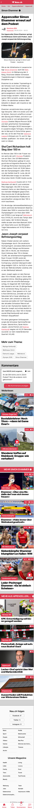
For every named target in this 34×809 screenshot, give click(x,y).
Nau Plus (21, 740)
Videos (5, 740)
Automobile (6, 776)
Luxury (20, 766)
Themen (20, 747)
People (5, 737)
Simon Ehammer (11, 70)
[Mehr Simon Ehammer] (17, 469)
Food (19, 769)
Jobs (4, 788)
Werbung (6, 785)
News (4, 730)
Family (5, 769)
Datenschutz (7, 791)
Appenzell (28, 6)
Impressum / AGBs (24, 791)
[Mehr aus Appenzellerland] (17, 596)
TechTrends (21, 776)
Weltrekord (27, 215)
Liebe (4, 766)
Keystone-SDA (12, 28)
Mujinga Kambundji (8, 182)
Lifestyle (5, 747)
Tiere (4, 772)
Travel (20, 772)
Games (5, 744)
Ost (9, 6)
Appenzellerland (17, 6)
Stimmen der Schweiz (25, 744)
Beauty (5, 779)
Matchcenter (22, 734)
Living (20, 762)
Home (3, 6)
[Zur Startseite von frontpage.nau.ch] (17, 2)
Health (5, 762)
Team (20, 785)
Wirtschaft (21, 737)
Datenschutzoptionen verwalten (10, 794)
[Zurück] (1, 2)
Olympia (4, 121)
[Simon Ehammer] (17, 10)
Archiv (5, 750)
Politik (20, 730)
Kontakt (20, 788)
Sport (4, 734)
